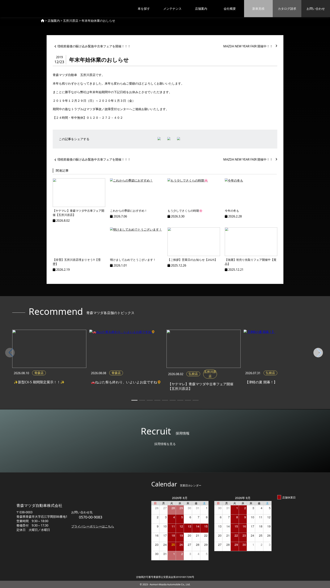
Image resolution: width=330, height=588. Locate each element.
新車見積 (258, 8)
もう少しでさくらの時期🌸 (185, 210)
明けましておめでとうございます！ (133, 260)
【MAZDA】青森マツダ (25, 8)
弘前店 (193, 374)
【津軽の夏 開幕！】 (261, 382)
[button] (319, 352)
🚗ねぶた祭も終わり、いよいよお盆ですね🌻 (126, 382)
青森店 (39, 373)
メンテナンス (172, 8)
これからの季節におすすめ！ (128, 210)
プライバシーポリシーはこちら (92, 526)
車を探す (144, 8)
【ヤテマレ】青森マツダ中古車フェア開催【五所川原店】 (200, 386)
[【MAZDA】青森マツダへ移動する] (42, 21)
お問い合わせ (316, 8)
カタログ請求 (287, 8)
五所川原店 (210, 374)
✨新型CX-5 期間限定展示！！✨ (39, 382)
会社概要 (230, 8)
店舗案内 (201, 8)
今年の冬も (232, 210)
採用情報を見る (165, 444)
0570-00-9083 (90, 517)
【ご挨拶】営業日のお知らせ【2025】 (192, 260)
